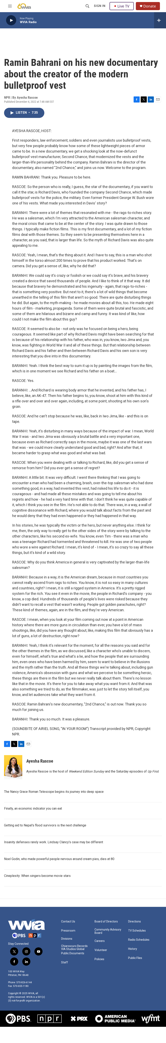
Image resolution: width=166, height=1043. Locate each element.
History (132, 948)
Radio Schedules (138, 939)
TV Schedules (137, 930)
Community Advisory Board (108, 931)
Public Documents (72, 953)
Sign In (99, 5)
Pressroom (68, 930)
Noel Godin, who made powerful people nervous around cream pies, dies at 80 (59, 859)
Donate (149, 6)
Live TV (123, 6)
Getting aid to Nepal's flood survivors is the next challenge (45, 825)
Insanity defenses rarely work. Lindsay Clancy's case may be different (53, 842)
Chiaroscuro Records (74, 946)
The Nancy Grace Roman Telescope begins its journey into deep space (54, 792)
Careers (100, 941)
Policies (99, 959)
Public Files (135, 958)
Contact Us (68, 921)
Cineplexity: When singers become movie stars (37, 876)
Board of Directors (106, 921)
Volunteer (101, 950)
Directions (134, 921)
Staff (64, 962)
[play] (11, 20)
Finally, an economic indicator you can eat (33, 808)
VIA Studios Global (72, 949)
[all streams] (160, 20)
